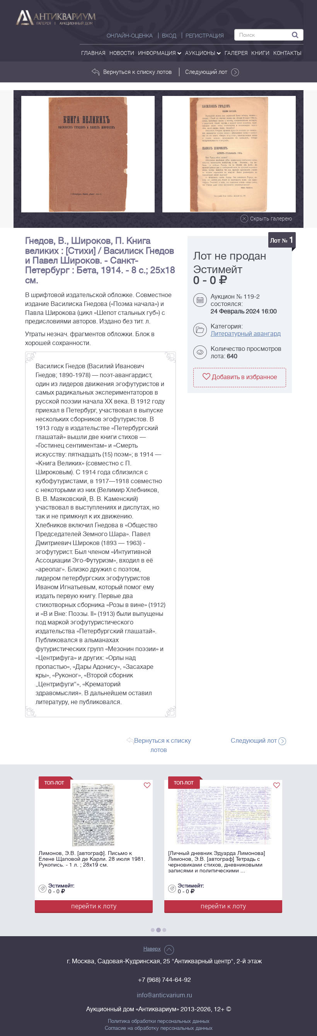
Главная (93, 52)
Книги (260, 52)
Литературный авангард (246, 333)
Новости (121, 52)
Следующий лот (206, 71)
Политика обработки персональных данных (159, 1021)
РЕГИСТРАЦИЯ (205, 35)
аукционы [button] (200, 52)
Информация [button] (157, 52)
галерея (236, 52)
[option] (87, 154)
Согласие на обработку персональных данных (159, 1028)
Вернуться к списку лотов (137, 71)
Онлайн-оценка (130, 35)
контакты (287, 52)
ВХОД (169, 35)
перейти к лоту (107, 905)
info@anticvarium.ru (164, 995)
